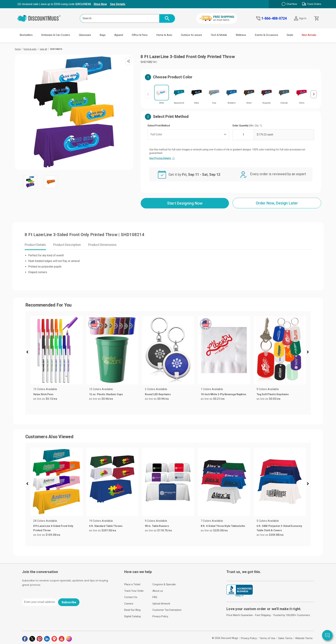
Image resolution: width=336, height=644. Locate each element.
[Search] (167, 18)
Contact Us (130, 597)
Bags (103, 35)
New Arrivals (309, 35)
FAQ (154, 597)
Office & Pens (140, 35)
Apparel (118, 35)
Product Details (35, 245)
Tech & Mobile (219, 35)
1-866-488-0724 (274, 18)
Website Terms (304, 638)
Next (314, 94)
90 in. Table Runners (157, 526)
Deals (290, 35)
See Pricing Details (162, 158)
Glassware (85, 35)
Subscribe (69, 602)
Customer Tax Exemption (166, 609)
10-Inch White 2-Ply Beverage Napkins (223, 394)
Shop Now (100, 4)
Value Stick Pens (43, 394)
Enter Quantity (247, 125)
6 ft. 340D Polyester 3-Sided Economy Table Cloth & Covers (279, 528)
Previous (148, 94)
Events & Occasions (266, 35)
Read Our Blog (132, 609)
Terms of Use (267, 638)
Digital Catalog (132, 616)
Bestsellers (26, 35)
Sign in (302, 18)
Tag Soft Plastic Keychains (273, 394)
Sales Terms (285, 638)
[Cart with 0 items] (316, 18)
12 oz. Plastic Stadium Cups (106, 394)
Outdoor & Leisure (191, 35)
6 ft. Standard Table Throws (105, 526)
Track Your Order (134, 590)
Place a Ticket (132, 584)
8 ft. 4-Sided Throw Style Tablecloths (223, 526)
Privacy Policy (160, 616)
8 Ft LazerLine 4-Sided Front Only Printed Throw (53, 528)
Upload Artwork (161, 603)
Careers (128, 603)
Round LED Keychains (158, 394)
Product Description (67, 245)
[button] (28, 352)
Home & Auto (164, 35)
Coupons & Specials (164, 584)
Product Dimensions (102, 245)
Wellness (241, 35)
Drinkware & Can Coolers (55, 35)
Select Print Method (159, 125)
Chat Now (291, 4)
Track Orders (314, 4)
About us (157, 590)
